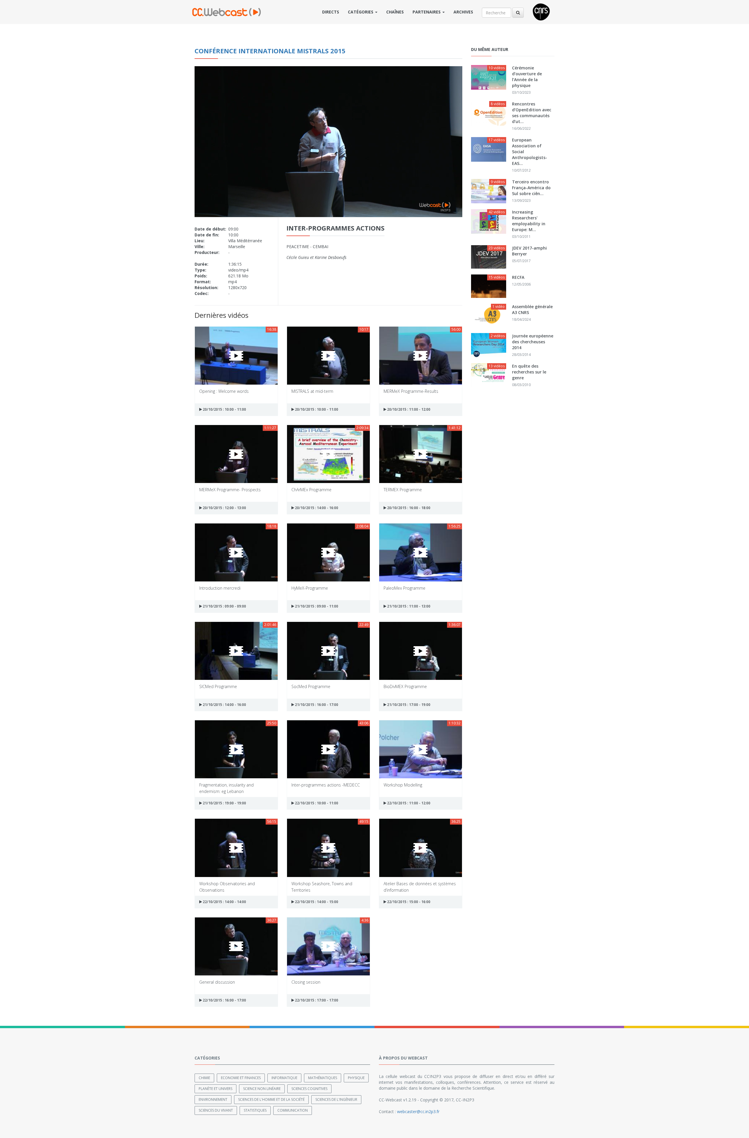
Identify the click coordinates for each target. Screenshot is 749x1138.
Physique (356, 1077)
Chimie (204, 1077)
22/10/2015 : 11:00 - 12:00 (408, 803)
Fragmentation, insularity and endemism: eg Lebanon (226, 788)
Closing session (305, 982)
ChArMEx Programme (311, 489)
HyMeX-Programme (309, 588)
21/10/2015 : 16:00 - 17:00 (316, 704)
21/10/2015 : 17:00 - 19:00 (408, 704)
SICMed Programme (218, 686)
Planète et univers (215, 1088)
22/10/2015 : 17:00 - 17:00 (316, 1000)
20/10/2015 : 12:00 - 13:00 (224, 507)
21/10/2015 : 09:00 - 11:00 (316, 606)
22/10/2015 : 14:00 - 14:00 (224, 901)
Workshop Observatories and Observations (227, 886)
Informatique (284, 1077)
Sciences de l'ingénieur (336, 1099)
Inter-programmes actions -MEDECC (325, 785)
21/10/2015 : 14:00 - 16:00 (224, 704)
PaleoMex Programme (404, 588)
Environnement (213, 1099)
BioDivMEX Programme (405, 686)
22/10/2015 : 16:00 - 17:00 (224, 1000)
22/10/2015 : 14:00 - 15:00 (316, 901)
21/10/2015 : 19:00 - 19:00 (224, 803)
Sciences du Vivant (216, 1110)
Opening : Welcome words (224, 391)
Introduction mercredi (219, 588)
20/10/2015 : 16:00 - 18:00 (408, 507)
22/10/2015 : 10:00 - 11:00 (316, 803)
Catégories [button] (361, 12)
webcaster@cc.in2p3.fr (418, 1111)
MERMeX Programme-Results (411, 391)
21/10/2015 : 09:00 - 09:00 (224, 606)
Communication (292, 1110)
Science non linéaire (262, 1088)
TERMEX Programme (403, 489)
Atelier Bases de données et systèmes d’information (420, 886)
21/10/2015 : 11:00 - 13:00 (408, 606)
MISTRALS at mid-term (312, 391)
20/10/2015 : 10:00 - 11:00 (224, 409)
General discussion (217, 982)
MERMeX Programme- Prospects (230, 489)
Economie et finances (241, 1077)
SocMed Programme (310, 686)
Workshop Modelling (403, 785)
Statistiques (255, 1110)
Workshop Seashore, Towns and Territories (321, 886)
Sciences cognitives (309, 1088)
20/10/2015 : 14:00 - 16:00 (316, 507)
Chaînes (395, 12)
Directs (330, 12)
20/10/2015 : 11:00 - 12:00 (408, 409)
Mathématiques (322, 1077)
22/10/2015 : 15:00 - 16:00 (408, 901)
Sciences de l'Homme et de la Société (271, 1099)
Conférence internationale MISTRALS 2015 (270, 50)
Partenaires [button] (427, 12)
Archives (463, 12)
